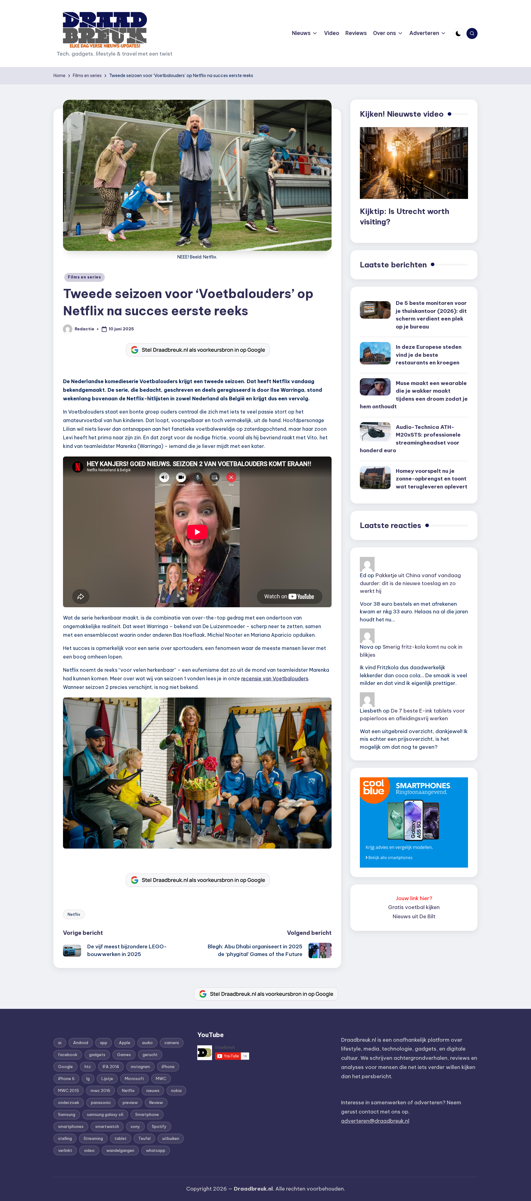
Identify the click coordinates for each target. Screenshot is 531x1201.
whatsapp (155, 1150)
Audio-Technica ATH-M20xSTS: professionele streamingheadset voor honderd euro (410, 439)
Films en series (84, 277)
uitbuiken (170, 1138)
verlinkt (65, 1150)
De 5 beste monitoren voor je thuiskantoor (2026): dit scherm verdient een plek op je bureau (431, 315)
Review (156, 1102)
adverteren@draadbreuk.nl (375, 1120)
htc (88, 1066)
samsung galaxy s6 (105, 1114)
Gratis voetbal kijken (414, 907)
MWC (161, 1078)
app (103, 1042)
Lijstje (107, 1078)
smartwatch (107, 1126)
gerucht (150, 1054)
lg (88, 1078)
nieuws (152, 1090)
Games (124, 1054)
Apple (124, 1042)
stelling (65, 1138)
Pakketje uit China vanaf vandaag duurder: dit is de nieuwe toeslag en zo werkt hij (410, 583)
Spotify (159, 1126)
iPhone (168, 1066)
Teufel (144, 1138)
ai (59, 1042)
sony (135, 1126)
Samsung (66, 1114)
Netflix (74, 914)
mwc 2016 (100, 1090)
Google (65, 1066)
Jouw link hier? (414, 898)
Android (80, 1042)
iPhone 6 (66, 1078)
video (89, 1150)
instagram (140, 1066)
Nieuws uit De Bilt (414, 916)
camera (171, 1042)
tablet (121, 1138)
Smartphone (147, 1114)
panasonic (101, 1102)
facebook (67, 1054)
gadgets (97, 1054)
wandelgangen (120, 1150)
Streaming (93, 1138)
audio (147, 1042)
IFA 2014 (111, 1066)
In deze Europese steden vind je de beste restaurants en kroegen (429, 355)
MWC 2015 (68, 1090)
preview (130, 1102)
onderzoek (68, 1102)
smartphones (71, 1126)
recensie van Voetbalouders (274, 678)
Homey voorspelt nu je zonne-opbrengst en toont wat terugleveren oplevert (431, 479)
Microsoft (134, 1078)
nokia (176, 1090)
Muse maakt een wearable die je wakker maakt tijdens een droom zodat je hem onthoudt (414, 395)
